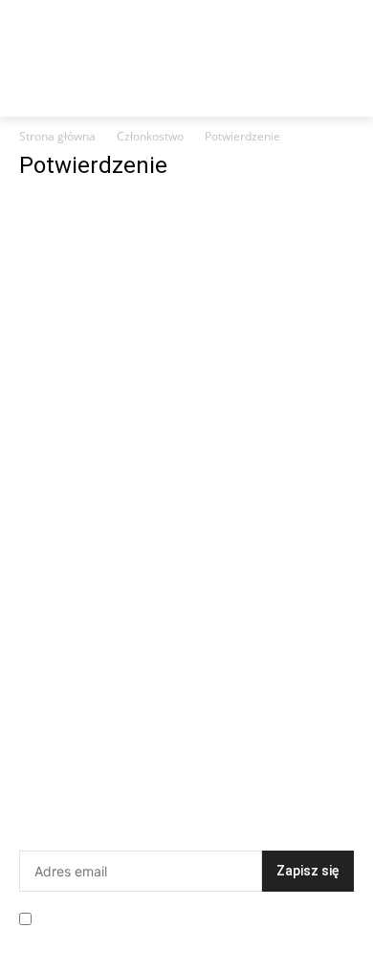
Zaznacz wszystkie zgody (123, 917)
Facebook (92, 751)
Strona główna (57, 136)
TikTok (297, 751)
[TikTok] (260, 752)
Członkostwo (150, 136)
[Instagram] (152, 752)
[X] (46, 781)
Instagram (199, 751)
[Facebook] (46, 752)
